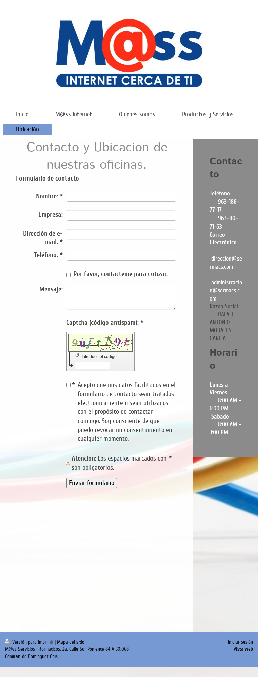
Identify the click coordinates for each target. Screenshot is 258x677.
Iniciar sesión (240, 642)
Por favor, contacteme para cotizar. (120, 274)
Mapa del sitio (70, 642)
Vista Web (243, 649)
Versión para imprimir (33, 642)
